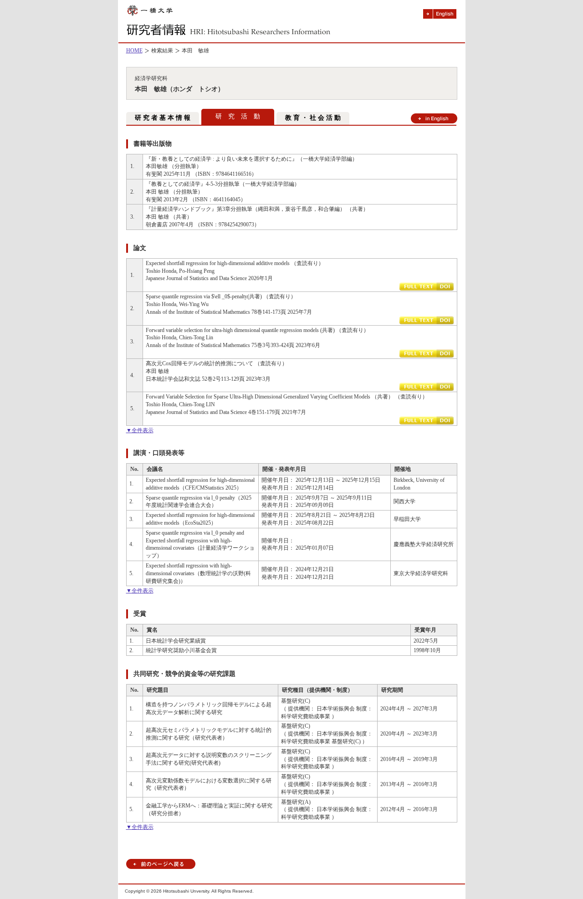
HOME (134, 50)
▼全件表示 (139, 430)
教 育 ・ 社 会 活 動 (313, 117)
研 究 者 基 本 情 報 (162, 117)
